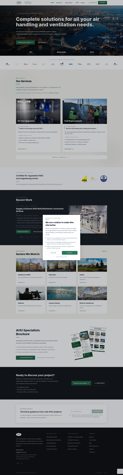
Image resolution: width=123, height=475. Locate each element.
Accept (69, 252)
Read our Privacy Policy (61, 256)
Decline (53, 252)
